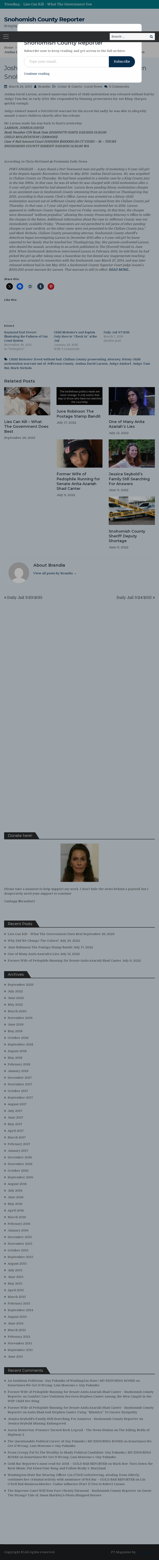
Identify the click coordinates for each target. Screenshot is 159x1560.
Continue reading (37, 73)
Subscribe (122, 62)
